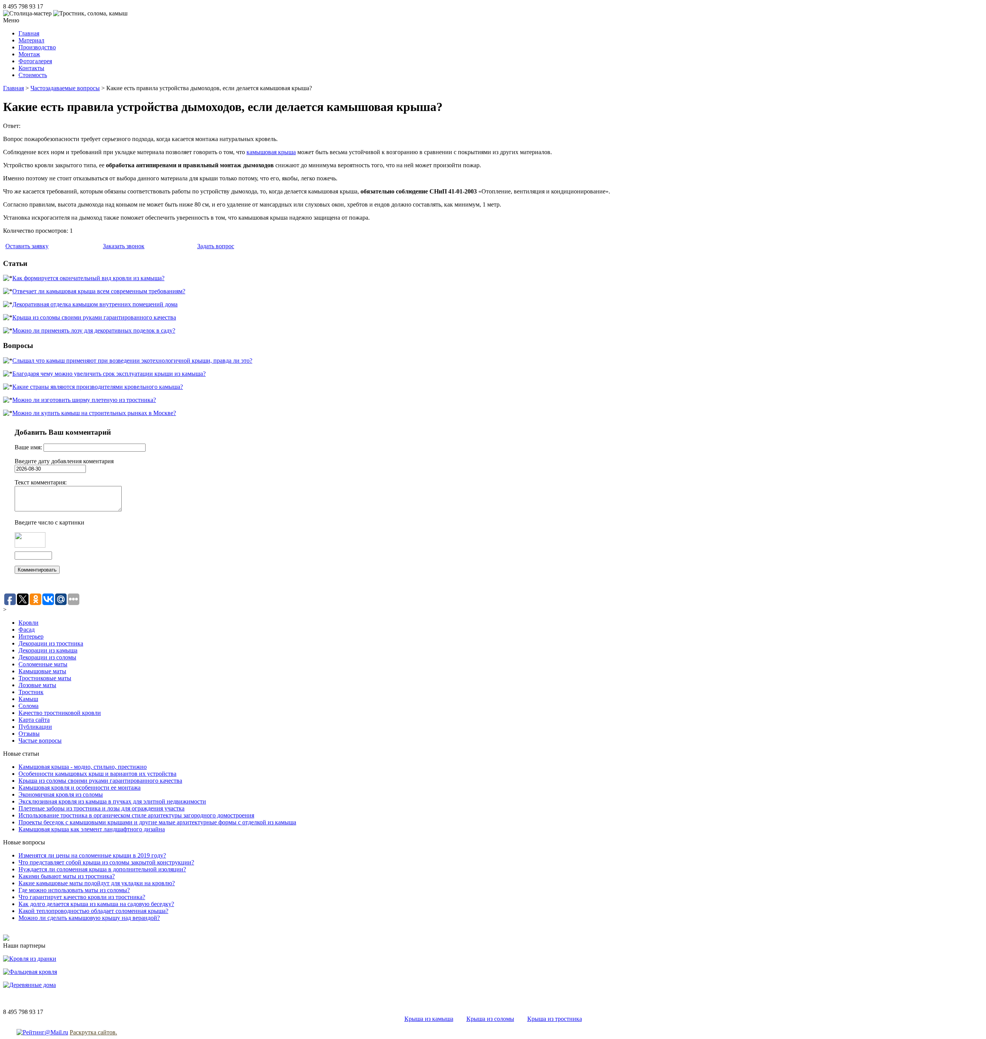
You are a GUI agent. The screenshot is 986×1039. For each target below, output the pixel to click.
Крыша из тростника (554, 1018)
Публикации (35, 726)
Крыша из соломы (490, 1018)
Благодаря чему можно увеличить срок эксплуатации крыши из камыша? (109, 373)
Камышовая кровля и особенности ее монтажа (79, 787)
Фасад (26, 629)
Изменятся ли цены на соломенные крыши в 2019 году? (92, 855)
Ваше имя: (29, 447)
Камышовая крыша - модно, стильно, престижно (82, 766)
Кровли (28, 622)
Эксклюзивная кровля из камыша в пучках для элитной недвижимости (112, 801)
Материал (31, 40)
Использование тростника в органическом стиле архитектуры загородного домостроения (136, 815)
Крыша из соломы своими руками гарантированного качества (94, 317)
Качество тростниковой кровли (59, 712)
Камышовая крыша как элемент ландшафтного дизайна (91, 829)
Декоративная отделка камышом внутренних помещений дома (95, 304)
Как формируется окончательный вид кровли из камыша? (88, 278)
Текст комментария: (41, 482)
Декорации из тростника (50, 643)
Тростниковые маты (44, 678)
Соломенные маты (42, 664)
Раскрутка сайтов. (93, 1032)
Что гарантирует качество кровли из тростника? (81, 897)
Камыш (28, 699)
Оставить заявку (27, 246)
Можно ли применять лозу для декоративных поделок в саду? (93, 330)
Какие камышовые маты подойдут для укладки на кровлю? (96, 883)
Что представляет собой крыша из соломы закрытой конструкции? (106, 862)
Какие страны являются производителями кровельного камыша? (97, 386)
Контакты (31, 68)
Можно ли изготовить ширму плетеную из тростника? (84, 400)
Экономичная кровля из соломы (60, 794)
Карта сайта (34, 719)
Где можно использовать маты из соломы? (74, 890)
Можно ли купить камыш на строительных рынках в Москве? (94, 413)
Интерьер (31, 636)
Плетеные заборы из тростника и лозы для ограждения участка (101, 808)
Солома (28, 706)
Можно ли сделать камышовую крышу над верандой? (89, 918)
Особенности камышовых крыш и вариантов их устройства (97, 773)
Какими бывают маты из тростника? (66, 876)
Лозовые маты (37, 685)
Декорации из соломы (47, 657)
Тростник (31, 692)
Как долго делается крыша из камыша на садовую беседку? (96, 904)
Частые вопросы (40, 740)
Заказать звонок (123, 246)
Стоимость (32, 75)
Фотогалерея (35, 61)
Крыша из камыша (428, 1018)
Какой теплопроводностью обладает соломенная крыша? (93, 911)
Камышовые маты (42, 671)
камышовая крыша (271, 152)
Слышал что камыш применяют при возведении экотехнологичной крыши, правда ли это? (132, 360)
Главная (28, 33)
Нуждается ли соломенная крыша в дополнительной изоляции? (102, 869)
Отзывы (29, 733)
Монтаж (29, 54)
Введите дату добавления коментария (64, 461)
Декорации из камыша (47, 650)
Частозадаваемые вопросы (65, 88)
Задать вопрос (215, 246)
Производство (37, 47)
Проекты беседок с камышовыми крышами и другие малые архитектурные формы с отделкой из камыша (157, 822)
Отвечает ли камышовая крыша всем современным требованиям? (98, 291)
